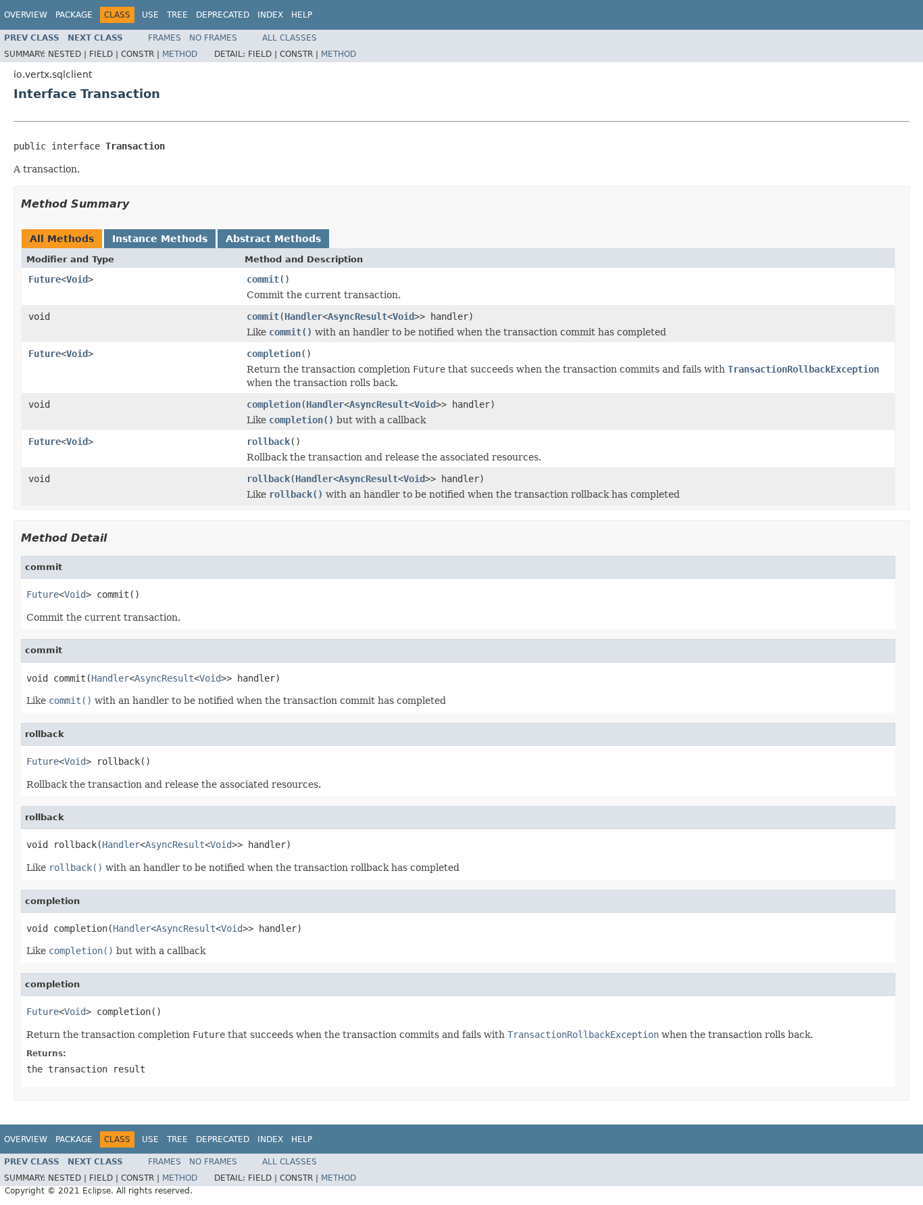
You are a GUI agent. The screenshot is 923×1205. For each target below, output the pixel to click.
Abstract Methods (273, 238)
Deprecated (222, 15)
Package (74, 15)
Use (150, 15)
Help (301, 15)
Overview (25, 15)
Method (179, 54)
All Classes (289, 38)
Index (270, 15)
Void (77, 279)
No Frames (213, 38)
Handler (303, 316)
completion (274, 353)
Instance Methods (159, 238)
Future (44, 279)
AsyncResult (357, 316)
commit (263, 279)
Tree (177, 15)
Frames (164, 38)
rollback (268, 441)
